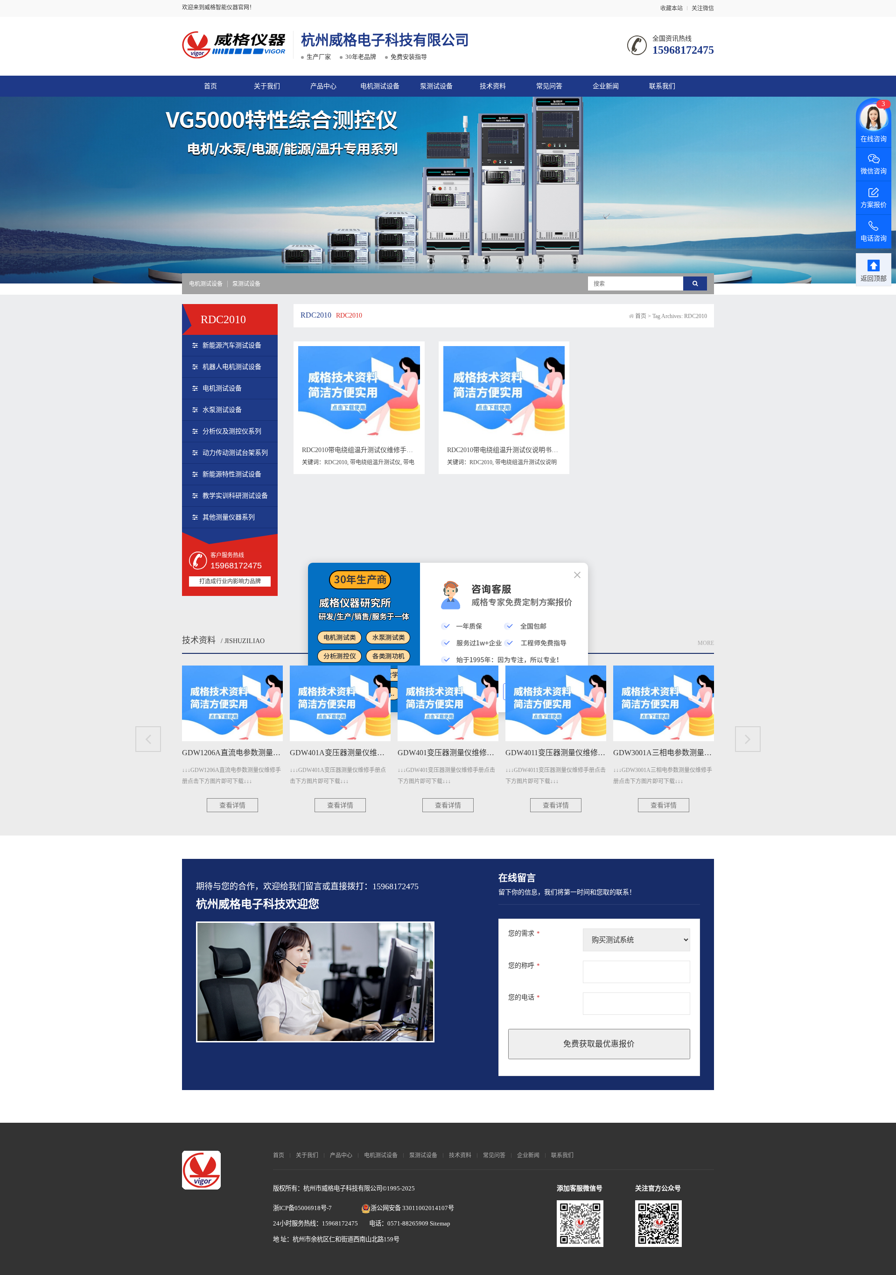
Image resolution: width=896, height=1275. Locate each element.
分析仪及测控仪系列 (232, 431)
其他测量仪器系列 (229, 517)
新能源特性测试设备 (232, 474)
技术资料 (493, 86)
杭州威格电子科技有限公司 (385, 40)
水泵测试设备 (222, 409)
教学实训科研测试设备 (235, 495)
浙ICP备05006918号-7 (302, 1207)
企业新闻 (606, 86)
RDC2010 (335, 462)
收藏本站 (671, 8)
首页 (210, 86)
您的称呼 (524, 965)
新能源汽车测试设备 (232, 345)
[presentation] (148, 739)
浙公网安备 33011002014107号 (412, 1207)
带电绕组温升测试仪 (375, 462)
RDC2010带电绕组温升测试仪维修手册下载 (364, 449)
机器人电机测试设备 (232, 366)
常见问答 (549, 86)
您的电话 (524, 997)
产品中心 (323, 86)
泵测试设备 (436, 86)
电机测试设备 (379, 86)
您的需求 (524, 933)
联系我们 (662, 86)
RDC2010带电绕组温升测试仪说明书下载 (506, 449)
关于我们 (267, 86)
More (706, 643)
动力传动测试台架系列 (235, 452)
